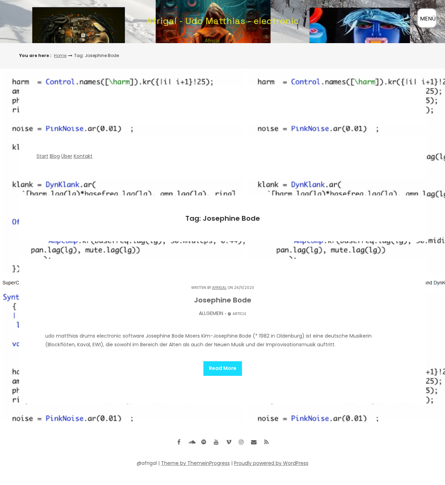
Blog (55, 156)
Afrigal (219, 287)
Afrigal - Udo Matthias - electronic (222, 20)
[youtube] (216, 442)
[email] (254, 442)
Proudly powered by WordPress (271, 463)
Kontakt (83, 156)
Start (42, 156)
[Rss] (266, 442)
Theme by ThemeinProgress (195, 463)
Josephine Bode (222, 300)
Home (60, 55)
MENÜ (428, 19)
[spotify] (204, 442)
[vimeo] (229, 442)
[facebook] (178, 442)
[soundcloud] (191, 442)
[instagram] (241, 442)
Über (66, 156)
